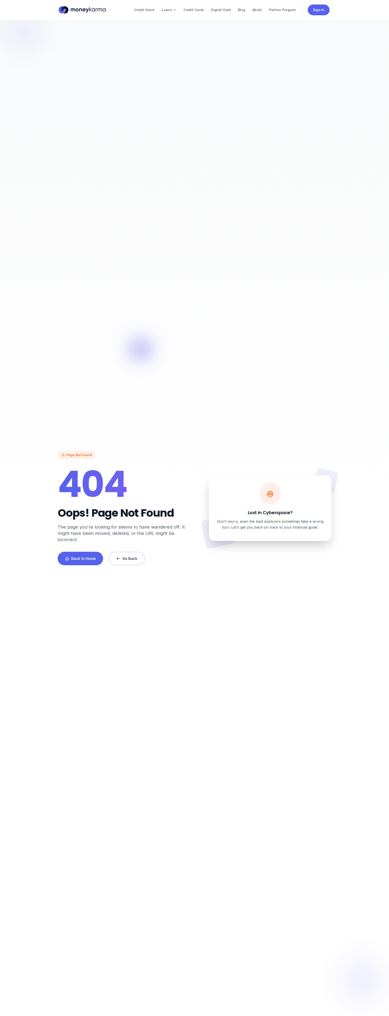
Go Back (129, 558)
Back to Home (83, 558)
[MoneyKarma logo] (82, 9)
